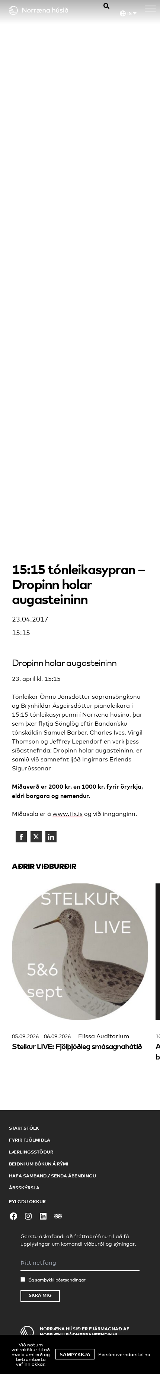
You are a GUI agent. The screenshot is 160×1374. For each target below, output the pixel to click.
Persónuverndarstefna (124, 1354)
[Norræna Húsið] (46, 10)
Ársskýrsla (24, 1187)
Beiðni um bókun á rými (38, 1164)
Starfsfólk (24, 1128)
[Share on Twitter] (36, 836)
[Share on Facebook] (21, 836)
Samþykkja (75, 1354)
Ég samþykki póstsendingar (57, 1280)
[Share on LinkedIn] (51, 836)
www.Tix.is (67, 813)
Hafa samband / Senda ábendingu (52, 1176)
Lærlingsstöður (31, 1152)
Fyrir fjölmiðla (29, 1140)
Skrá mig (40, 1295)
